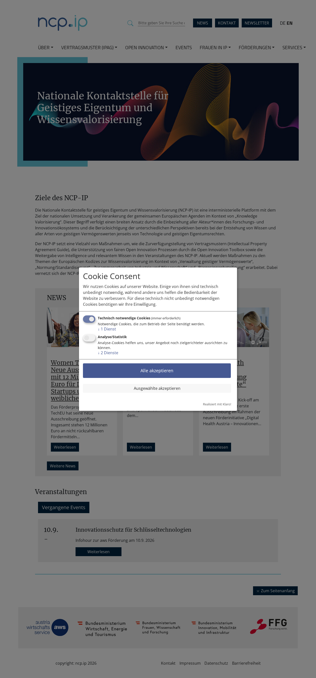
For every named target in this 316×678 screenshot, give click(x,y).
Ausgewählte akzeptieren (157, 388)
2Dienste (108, 352)
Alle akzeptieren (156, 370)
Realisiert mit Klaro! (217, 404)
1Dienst (107, 329)
